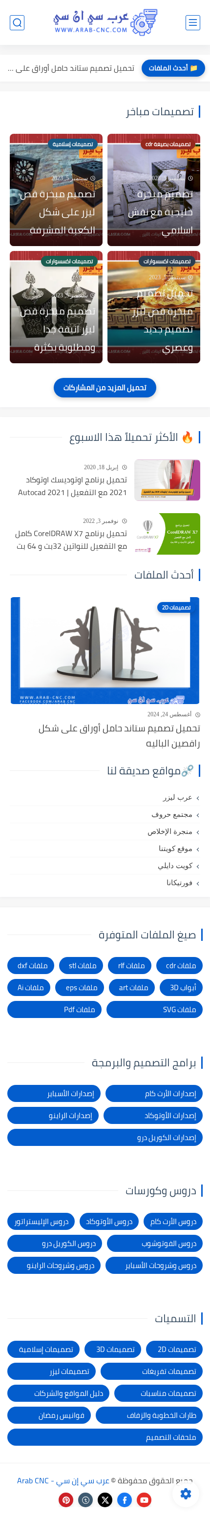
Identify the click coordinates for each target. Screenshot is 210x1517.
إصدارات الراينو (70, 1115)
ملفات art (133, 987)
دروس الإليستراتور (41, 1221)
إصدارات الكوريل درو (166, 1137)
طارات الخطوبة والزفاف (161, 1415)
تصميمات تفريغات (169, 1371)
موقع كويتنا (175, 848)
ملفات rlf (131, 965)
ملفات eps (82, 987)
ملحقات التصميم (171, 1437)
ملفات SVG (179, 1009)
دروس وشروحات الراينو (60, 1265)
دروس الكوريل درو (69, 1243)
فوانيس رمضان (61, 1415)
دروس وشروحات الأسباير (160, 1265)
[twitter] (105, 1500)
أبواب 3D (183, 987)
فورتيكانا (179, 883)
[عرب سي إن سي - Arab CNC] (105, 22)
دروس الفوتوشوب (169, 1243)
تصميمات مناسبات (168, 1393)
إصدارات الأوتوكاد (170, 1115)
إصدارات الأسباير (70, 1093)
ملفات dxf (33, 965)
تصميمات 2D (177, 1349)
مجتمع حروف (171, 814)
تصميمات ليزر (69, 1371)
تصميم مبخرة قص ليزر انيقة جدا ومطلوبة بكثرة (57, 329)
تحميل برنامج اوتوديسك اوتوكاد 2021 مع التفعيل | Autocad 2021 (72, 486)
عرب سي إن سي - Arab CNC (63, 1480)
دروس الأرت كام (173, 1221)
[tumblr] (85, 1500)
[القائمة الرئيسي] (193, 22)
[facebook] (124, 1500)
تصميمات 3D (115, 1349)
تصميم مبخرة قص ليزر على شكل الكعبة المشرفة (57, 212)
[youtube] (144, 1500)
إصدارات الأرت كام (170, 1093)
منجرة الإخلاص (169, 831)
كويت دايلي (175, 866)
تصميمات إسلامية (46, 1349)
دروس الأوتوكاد (109, 1221)
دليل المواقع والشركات (68, 1393)
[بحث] (17, 22)
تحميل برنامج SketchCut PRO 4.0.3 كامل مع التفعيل (69, 68)
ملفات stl (83, 965)
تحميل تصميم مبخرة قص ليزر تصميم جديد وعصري (162, 320)
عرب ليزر (177, 797)
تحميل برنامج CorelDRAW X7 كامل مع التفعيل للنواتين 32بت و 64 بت (71, 539)
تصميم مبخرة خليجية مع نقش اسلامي (160, 212)
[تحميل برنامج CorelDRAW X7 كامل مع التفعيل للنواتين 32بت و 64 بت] (167, 534)
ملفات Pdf (79, 1009)
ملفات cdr (181, 965)
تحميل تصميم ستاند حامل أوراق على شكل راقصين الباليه (119, 735)
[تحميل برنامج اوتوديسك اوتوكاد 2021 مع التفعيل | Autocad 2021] (167, 480)
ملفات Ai (31, 987)
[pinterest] (66, 1500)
